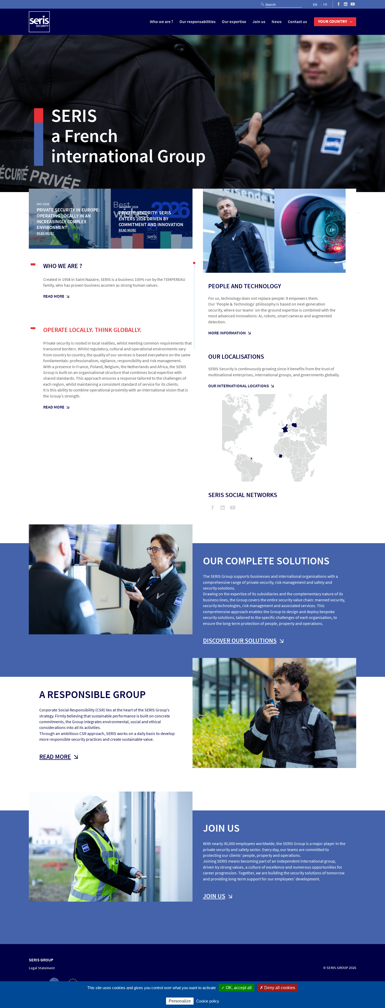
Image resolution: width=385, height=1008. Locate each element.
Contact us (297, 21)
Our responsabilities (197, 21)
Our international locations (238, 386)
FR (325, 4)
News (277, 21)
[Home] (39, 22)
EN (315, 4)
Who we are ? (161, 21)
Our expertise (234, 21)
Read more (53, 296)
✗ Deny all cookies (277, 987)
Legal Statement (42, 968)
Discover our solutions (240, 640)
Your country (332, 21)
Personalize (180, 1001)
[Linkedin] (345, 4)
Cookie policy (207, 1001)
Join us (258, 21)
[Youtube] (352, 4)
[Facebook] (338, 4)
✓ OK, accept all (236, 987)
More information (227, 333)
